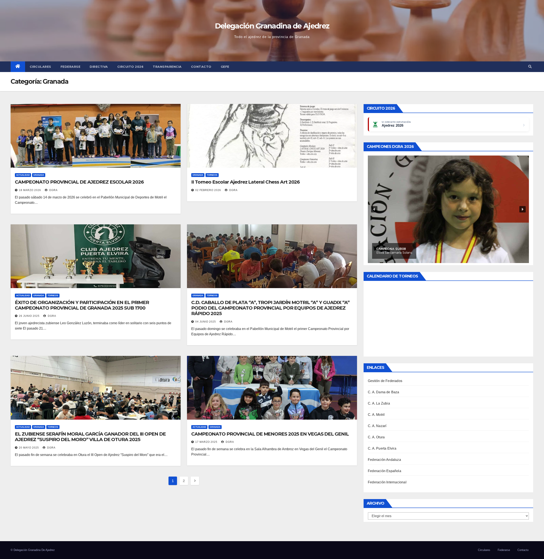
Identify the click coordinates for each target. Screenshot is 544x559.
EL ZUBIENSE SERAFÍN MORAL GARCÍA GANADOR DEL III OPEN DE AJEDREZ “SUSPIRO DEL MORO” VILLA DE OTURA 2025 (90, 436)
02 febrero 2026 (208, 190)
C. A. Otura (376, 437)
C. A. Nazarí (377, 426)
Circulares (40, 67)
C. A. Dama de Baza (383, 392)
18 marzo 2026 (30, 190)
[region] (448, 209)
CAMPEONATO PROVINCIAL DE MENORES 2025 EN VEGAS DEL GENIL (269, 434)
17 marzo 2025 (206, 441)
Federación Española (384, 471)
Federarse (71, 67)
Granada (38, 175)
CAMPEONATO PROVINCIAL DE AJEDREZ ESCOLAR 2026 (79, 182)
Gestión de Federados (385, 381)
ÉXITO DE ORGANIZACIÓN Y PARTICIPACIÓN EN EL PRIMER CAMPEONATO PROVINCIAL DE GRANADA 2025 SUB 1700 (82, 305)
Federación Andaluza (384, 459)
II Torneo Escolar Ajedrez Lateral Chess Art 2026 (245, 182)
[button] (530, 66)
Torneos (212, 175)
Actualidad (23, 175)
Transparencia (167, 67)
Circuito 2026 (130, 67)
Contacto (201, 67)
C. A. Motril (376, 414)
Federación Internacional (387, 482)
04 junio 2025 (205, 321)
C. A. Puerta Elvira (382, 448)
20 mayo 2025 (29, 447)
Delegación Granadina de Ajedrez (272, 25)
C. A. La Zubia (379, 403)
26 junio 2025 (29, 315)
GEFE (225, 67)
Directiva (99, 67)
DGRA (53, 190)
